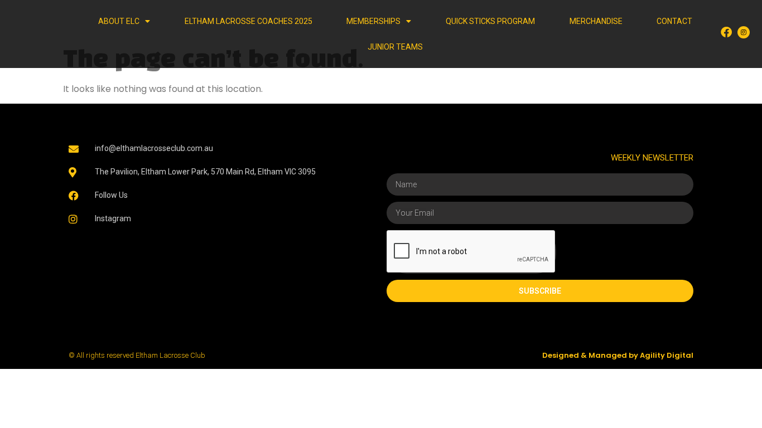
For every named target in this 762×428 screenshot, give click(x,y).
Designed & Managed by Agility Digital (617, 355)
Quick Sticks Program (490, 21)
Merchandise (596, 21)
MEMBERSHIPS (373, 21)
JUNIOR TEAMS (395, 46)
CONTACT (674, 21)
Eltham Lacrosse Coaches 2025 (248, 21)
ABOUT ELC (118, 21)
